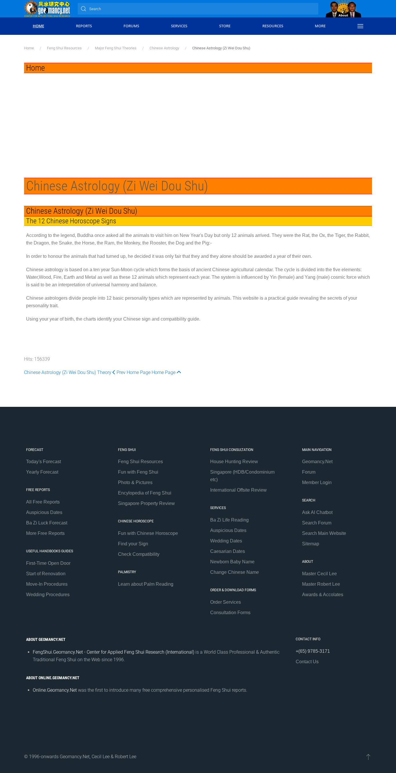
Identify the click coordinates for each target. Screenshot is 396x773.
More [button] (320, 25)
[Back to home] (47, 8)
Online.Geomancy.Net (55, 690)
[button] (360, 26)
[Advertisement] (198, 116)
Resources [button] (272, 25)
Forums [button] (131, 25)
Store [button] (224, 25)
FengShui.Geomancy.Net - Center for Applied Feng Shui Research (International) (113, 652)
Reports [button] (84, 25)
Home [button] (38, 25)
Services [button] (179, 25)
